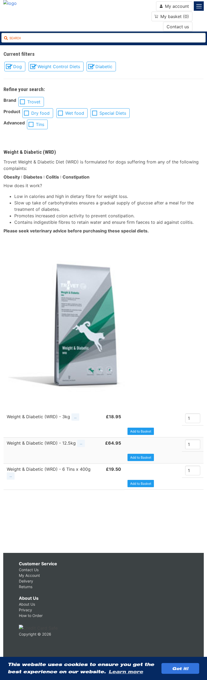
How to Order (31, 615)
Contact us (178, 26)
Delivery (26, 581)
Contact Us (29, 569)
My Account (29, 575)
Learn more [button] (126, 671)
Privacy (25, 610)
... (75, 417)
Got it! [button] (180, 668)
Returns (25, 586)
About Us (29, 598)
